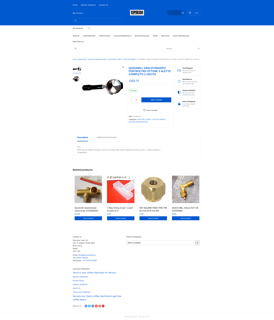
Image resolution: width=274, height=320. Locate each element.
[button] (123, 67)
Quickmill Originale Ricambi (97, 59)
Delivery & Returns (80, 284)
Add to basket (156, 100)
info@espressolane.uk (87, 255)
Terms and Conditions (82, 292)
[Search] (198, 48)
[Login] (97, 20)
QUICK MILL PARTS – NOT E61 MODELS (122, 59)
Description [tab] (82, 137)
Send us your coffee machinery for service (94, 272)
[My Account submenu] (84, 13)
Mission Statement (80, 277)
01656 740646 (82, 258)
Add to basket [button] (88, 218)
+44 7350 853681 (89, 260)
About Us (76, 288)
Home (75, 59)
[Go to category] (197, 242)
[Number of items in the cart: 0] (176, 12)
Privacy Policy (78, 280)
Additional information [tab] (107, 137)
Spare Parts (82, 59)
